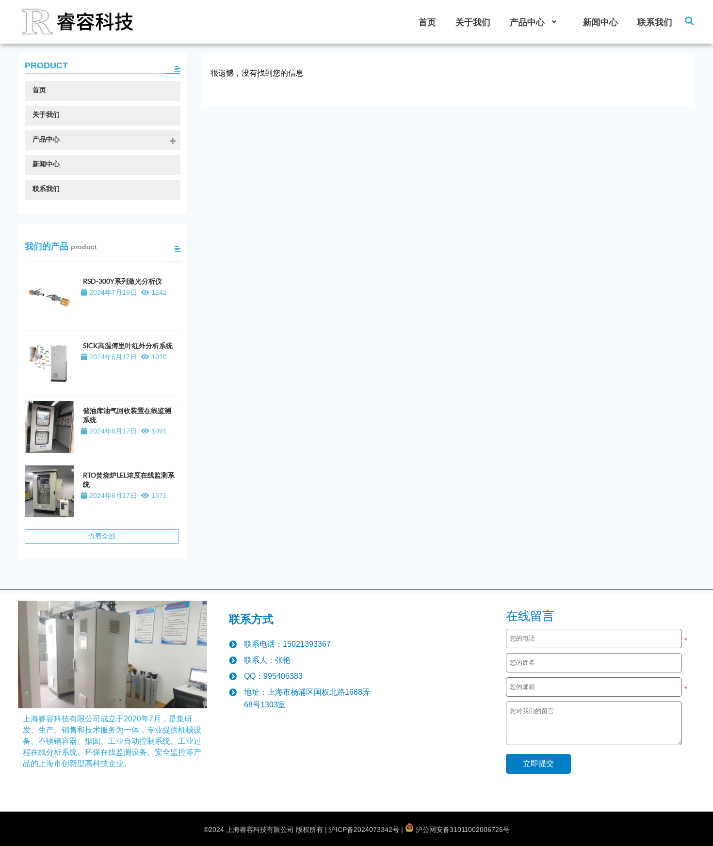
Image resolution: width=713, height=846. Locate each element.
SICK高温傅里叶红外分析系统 (128, 345)
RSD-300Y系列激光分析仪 (122, 281)
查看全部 (101, 536)
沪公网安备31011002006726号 (462, 829)
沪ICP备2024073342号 (363, 829)
